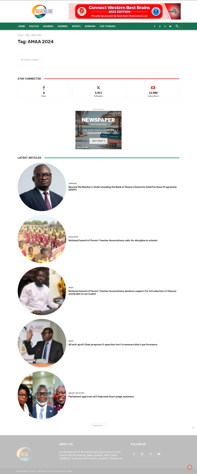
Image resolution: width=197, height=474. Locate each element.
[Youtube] (170, 26)
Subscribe (153, 86)
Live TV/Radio (107, 26)
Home (21, 26)
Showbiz (63, 26)
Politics (34, 26)
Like (44, 86)
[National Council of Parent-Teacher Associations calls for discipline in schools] (42, 239)
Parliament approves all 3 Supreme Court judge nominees (101, 396)
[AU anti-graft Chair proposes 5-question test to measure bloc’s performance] (42, 343)
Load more (97, 425)
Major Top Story (76, 393)
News (70, 288)
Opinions (90, 26)
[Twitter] (165, 26)
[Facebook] (154, 26)
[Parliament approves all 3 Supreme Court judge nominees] (42, 395)
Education (73, 237)
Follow (98, 86)
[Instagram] (159, 26)
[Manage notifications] (189, 467)
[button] (177, 26)
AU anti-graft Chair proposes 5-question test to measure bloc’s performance (112, 344)
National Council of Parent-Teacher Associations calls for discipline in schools (112, 240)
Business (48, 26)
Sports (76, 26)
